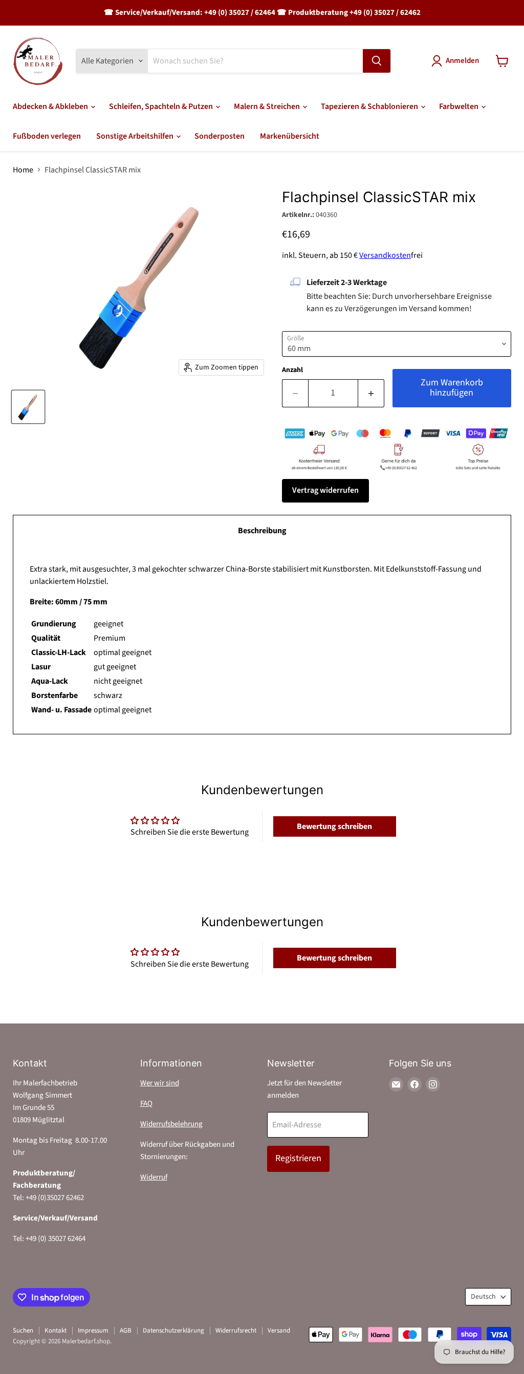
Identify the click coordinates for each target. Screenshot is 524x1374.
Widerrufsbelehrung (171, 1124)
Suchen (23, 1330)
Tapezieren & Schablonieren (370, 106)
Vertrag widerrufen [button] (325, 490)
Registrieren (298, 1158)
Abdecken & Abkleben (51, 106)
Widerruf (153, 1177)
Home (23, 170)
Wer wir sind (159, 1083)
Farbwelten (459, 106)
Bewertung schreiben (334, 826)
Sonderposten (219, 136)
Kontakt (56, 1330)
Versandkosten (385, 255)
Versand (279, 1330)
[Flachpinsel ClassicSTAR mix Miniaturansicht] (28, 406)
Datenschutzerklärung (173, 1330)
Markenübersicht (289, 136)
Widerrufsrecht (235, 1330)
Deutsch (483, 1297)
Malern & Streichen (267, 106)
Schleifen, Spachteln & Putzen (161, 106)
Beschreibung (262, 530)
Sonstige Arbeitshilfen (135, 136)
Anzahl (292, 370)
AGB (126, 1330)
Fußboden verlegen (47, 136)
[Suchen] (376, 61)
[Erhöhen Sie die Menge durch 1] (371, 393)
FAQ (146, 1103)
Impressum (93, 1330)
